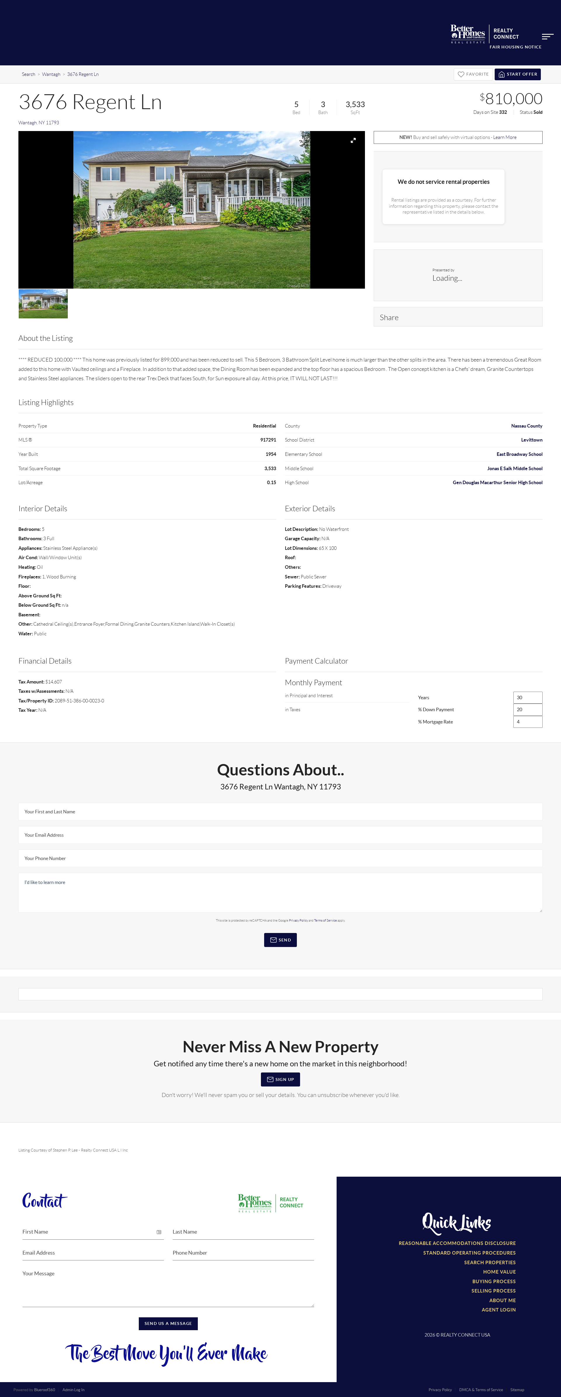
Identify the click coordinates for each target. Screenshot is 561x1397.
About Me (502, 1300)
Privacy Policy (298, 920)
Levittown (532, 439)
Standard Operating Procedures (469, 1252)
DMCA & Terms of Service (481, 1390)
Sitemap (517, 1390)
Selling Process (494, 1290)
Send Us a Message (168, 1323)
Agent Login (499, 1309)
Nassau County (527, 425)
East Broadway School (520, 454)
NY (42, 122)
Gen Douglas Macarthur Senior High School (498, 482)
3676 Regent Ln (83, 74)
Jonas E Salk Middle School (515, 468)
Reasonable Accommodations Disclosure (457, 1243)
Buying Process (494, 1281)
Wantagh (51, 74)
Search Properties (490, 1262)
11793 (52, 122)
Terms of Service (325, 920)
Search (28, 74)
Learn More (505, 137)
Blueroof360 (44, 1390)
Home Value (499, 1271)
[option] (191, 210)
